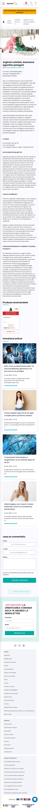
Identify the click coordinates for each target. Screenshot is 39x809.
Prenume (8, 617)
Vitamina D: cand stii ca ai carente (13, 768)
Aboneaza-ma (19, 633)
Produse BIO (7, 731)
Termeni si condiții (9, 686)
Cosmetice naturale (9, 738)
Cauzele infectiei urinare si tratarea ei (14, 772)
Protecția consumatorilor (11, 693)
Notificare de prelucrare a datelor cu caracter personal (19, 711)
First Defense (22, 264)
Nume (5, 541)
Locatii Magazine (9, 669)
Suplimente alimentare (10, 727)
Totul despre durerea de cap (12, 761)
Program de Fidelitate (10, 672)
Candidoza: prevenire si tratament (13, 779)
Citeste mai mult (10, 386)
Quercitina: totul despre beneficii (13, 782)
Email (7, 625)
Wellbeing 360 (8, 659)
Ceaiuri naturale (8, 734)
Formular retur (8, 724)
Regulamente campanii (11, 707)
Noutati (6, 665)
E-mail (5, 549)
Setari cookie (7, 714)
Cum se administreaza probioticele (14, 775)
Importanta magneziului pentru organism (15, 793)
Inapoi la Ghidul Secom (21, 592)
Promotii (6, 741)
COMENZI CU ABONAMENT (11, 690)
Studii (5, 679)
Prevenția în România (10, 662)
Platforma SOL (8, 697)
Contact (6, 704)
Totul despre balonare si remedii (13, 786)
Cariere (6, 683)
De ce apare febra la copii (11, 789)
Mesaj (5, 557)
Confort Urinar (8, 752)
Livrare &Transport (9, 700)
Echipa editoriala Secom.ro (14, 68)
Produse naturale (9, 748)
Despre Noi (7, 655)
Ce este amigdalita (9, 765)
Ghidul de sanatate (9, 676)
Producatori (7, 745)
